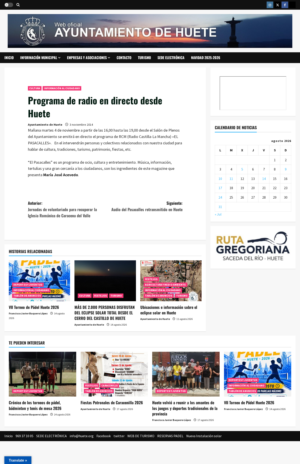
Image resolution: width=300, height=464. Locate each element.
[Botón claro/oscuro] (8, 5)
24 (220, 197)
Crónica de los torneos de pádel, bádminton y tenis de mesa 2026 (35, 405)
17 (220, 188)
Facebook (103, 436)
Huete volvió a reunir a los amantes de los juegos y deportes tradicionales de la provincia (184, 408)
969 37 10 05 (24, 436)
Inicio (9, 57)
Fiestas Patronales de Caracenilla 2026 (112, 402)
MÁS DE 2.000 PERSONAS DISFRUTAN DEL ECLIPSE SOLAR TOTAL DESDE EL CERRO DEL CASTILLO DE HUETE (104, 312)
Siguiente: (147, 206)
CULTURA (34, 88)
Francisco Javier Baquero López (28, 313)
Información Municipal (38, 57)
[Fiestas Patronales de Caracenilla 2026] (114, 374)
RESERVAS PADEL (170, 436)
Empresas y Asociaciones (87, 57)
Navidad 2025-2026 (205, 57)
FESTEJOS (100, 295)
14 (264, 178)
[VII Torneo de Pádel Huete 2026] (39, 280)
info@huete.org (82, 436)
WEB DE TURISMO (140, 436)
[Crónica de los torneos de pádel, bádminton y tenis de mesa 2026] (42, 374)
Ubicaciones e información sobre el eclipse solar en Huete (168, 309)
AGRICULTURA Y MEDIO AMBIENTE (165, 284)
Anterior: (62, 209)
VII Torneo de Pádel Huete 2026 (34, 307)
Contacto (124, 57)
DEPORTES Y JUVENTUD (27, 284)
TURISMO (144, 57)
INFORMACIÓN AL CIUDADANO (62, 88)
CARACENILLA (109, 385)
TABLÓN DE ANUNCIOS (27, 295)
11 (231, 178)
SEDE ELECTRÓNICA (170, 57)
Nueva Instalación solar (204, 436)
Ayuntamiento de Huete (45, 125)
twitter (119, 436)
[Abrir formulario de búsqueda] (18, 5)
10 (220, 178)
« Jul (218, 214)
